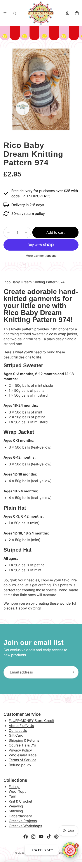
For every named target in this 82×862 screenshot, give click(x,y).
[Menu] (5, 13)
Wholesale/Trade (23, 755)
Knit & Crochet (20, 801)
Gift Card (16, 735)
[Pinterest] (56, 836)
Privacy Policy (20, 750)
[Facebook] (25, 836)
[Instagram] (33, 836)
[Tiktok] (48, 836)
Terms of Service (22, 760)
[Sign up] (72, 672)
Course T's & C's (22, 745)
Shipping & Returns (24, 740)
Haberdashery (20, 816)
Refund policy (20, 765)
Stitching (16, 811)
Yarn (12, 796)
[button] (70, 850)
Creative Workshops (25, 826)
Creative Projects (23, 821)
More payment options (41, 255)
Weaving (16, 806)
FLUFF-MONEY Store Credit (31, 720)
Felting (14, 786)
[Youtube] (41, 836)
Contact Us (18, 730)
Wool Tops (17, 791)
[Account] (67, 13)
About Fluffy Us (21, 725)
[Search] (14, 13)
